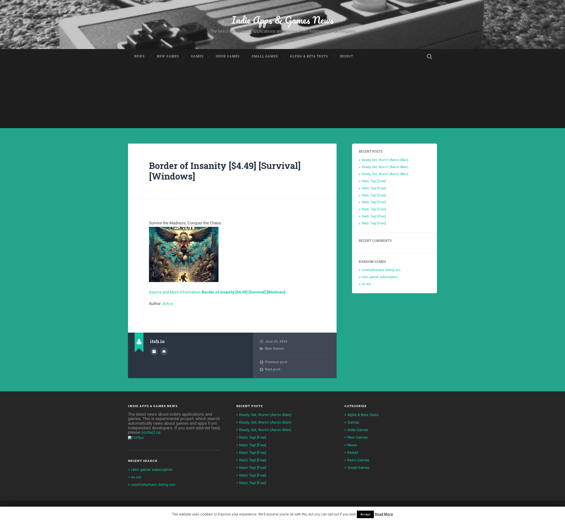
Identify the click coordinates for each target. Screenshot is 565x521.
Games (197, 56)
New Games (168, 56)
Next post (272, 369)
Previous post (276, 362)
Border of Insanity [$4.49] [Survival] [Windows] (225, 171)
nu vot (366, 284)
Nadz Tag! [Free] (374, 181)
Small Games (265, 56)
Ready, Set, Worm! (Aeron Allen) (385, 160)
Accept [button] (365, 514)
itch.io (167, 303)
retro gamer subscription (380, 277)
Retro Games (358, 460)
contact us (151, 432)
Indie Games (228, 56)
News (139, 56)
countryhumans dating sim (381, 270)
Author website (164, 351)
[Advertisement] (282, 97)
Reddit (346, 56)
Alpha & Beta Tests (309, 56)
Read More (384, 514)
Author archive (154, 351)
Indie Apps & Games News (282, 20)
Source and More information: (217, 292)
